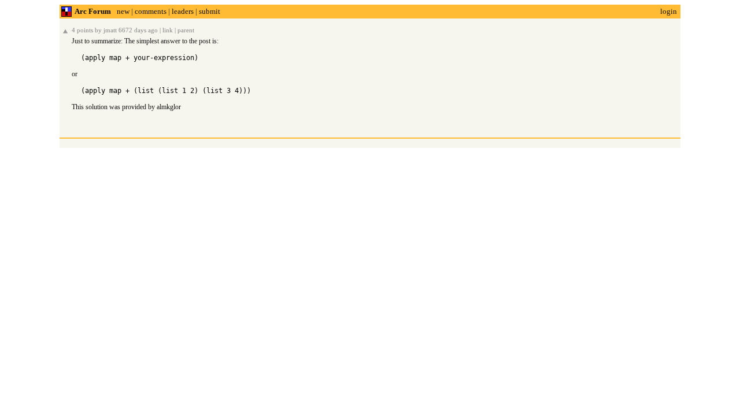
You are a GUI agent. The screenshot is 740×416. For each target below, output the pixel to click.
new (123, 11)
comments (150, 11)
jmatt (110, 30)
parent (185, 30)
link (167, 30)
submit (209, 11)
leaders (183, 11)
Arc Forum (93, 11)
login (668, 11)
